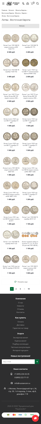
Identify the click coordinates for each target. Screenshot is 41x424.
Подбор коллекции (20, 344)
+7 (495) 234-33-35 (21, 374)
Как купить (20, 317)
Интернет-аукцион (20, 350)
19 (29, 289)
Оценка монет (20, 341)
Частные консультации (20, 347)
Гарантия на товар (20, 328)
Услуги (20, 333)
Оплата (21, 322)
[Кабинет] (27, 3)
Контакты (20, 312)
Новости (20, 306)
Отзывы (20, 309)
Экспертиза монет (20, 337)
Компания (21, 298)
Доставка (20, 325)
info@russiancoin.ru (22, 383)
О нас (20, 302)
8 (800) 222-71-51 (22, 377)
